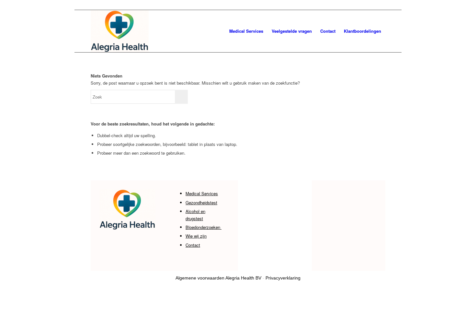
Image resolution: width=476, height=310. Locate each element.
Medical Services (202, 193)
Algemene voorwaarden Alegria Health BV (218, 277)
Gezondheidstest (201, 202)
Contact (193, 245)
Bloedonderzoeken (203, 227)
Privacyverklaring (283, 277)
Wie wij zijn (196, 236)
